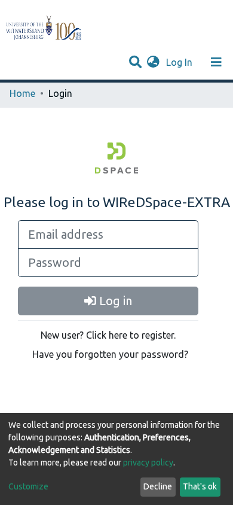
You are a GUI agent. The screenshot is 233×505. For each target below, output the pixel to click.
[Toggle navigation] (216, 62)
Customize (28, 486)
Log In (180, 62)
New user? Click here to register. (108, 335)
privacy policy (148, 462)
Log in (114, 301)
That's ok (200, 486)
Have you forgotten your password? (110, 354)
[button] (153, 62)
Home (22, 93)
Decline (157, 486)
